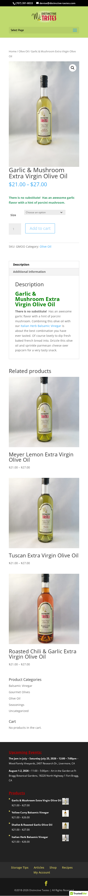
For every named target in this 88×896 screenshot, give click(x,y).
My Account (42, 872)
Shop (53, 867)
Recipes (67, 867)
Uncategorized (19, 711)
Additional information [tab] (29, 272)
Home (12, 51)
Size (13, 215)
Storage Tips (19, 867)
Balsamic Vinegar (20, 686)
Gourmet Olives (19, 692)
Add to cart (40, 228)
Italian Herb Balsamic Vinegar (41, 326)
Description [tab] (21, 264)
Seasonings (16, 705)
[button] (72, 68)
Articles (39, 867)
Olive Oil (24, 51)
